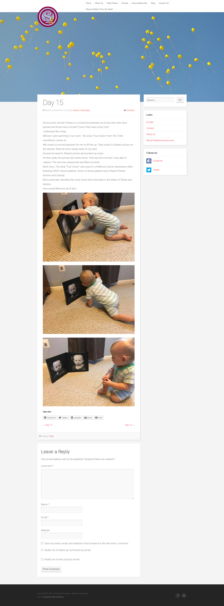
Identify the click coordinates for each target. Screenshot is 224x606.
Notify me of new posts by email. (62, 559)
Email (44, 517)
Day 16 (128, 425)
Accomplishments (139, 3)
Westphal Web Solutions (53, 597)
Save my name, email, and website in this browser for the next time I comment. (86, 543)
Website (45, 530)
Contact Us (164, 3)
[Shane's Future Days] (48, 16)
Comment (130, 110)
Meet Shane (112, 3)
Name (45, 504)
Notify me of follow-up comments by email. (67, 550)
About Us (99, 3)
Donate (125, 3)
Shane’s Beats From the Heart (99, 9)
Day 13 (49, 425)
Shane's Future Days (81, 110)
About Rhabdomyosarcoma (160, 140)
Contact (150, 128)
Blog (153, 3)
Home (88, 3)
